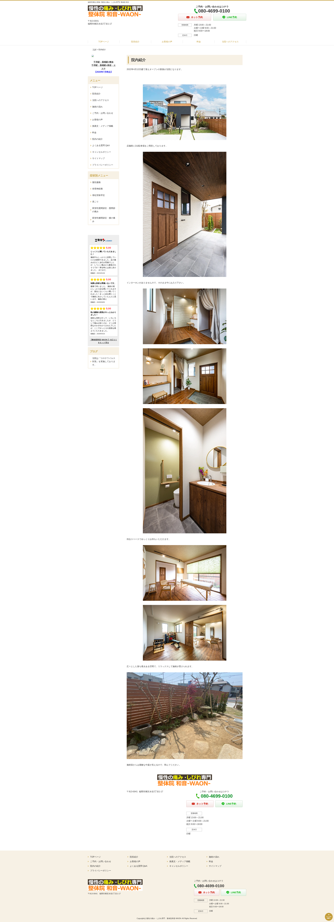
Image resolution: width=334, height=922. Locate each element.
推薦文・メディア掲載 (102, 126)
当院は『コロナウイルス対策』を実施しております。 (103, 361)
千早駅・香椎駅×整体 (104, 62)
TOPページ (103, 42)
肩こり (95, 202)
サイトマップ (98, 158)
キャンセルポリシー (101, 152)
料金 (199, 42)
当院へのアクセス (230, 42)
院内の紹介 (97, 139)
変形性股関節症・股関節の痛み (103, 210)
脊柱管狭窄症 (98, 195)
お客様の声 (167, 42)
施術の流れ (97, 107)
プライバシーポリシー (102, 165)
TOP (94, 49)
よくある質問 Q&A (101, 145)
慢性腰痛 (96, 182)
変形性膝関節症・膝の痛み (103, 219)
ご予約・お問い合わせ (102, 113)
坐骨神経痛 (97, 189)
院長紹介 (135, 42)
